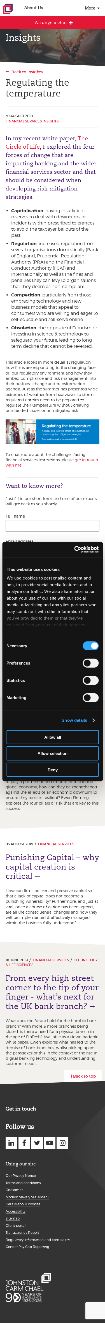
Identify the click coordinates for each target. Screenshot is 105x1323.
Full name (15, 516)
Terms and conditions (23, 1183)
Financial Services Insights (32, 121)
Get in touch (21, 1108)
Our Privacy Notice (21, 1176)
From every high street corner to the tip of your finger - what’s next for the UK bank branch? (52, 992)
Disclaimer (14, 1190)
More (90, 8)
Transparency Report (22, 1232)
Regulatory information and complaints (38, 1240)
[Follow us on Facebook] (24, 1142)
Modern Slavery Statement (27, 1197)
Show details (74, 720)
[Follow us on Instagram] (62, 1142)
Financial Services (56, 844)
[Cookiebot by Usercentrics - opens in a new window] (75, 549)
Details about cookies (23, 1204)
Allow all (52, 737)
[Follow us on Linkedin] (11, 1142)
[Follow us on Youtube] (49, 1142)
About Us (33, 7)
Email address (20, 541)
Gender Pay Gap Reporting (27, 1247)
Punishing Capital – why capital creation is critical (52, 867)
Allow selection (52, 753)
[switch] (91, 662)
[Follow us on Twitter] (37, 1142)
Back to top (84, 1076)
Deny (53, 769)
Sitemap (13, 1218)
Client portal (15, 1225)
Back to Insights (27, 72)
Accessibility (15, 1211)
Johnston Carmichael (8, 9)
